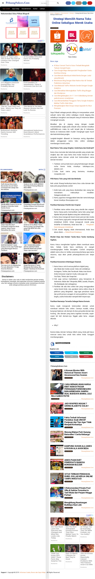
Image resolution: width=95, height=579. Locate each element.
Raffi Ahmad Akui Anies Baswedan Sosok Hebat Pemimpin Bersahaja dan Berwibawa (9, 186)
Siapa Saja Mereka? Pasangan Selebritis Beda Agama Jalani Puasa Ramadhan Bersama (10, 227)
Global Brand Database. (73, 232)
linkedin (84, 3)
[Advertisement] (23, 153)
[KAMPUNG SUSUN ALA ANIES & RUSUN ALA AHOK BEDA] (56, 450)
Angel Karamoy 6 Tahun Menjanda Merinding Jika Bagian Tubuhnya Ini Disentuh (34, 267)
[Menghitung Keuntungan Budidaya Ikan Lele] (56, 507)
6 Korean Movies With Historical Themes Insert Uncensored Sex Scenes (75, 372)
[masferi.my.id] (34, 26)
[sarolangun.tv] (22, 26)
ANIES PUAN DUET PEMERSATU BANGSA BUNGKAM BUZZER (74, 462)
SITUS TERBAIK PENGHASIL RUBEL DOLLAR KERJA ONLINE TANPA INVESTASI (78, 476)
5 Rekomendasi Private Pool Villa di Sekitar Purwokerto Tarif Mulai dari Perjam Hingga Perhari (78, 491)
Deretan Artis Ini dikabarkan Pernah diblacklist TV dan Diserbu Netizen (11, 267)
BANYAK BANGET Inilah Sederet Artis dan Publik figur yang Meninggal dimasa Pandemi (11, 247)
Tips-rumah (6, 9)
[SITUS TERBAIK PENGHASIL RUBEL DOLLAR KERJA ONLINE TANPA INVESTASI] (56, 478)
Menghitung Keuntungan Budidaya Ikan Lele (75, 503)
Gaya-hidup (15, 9)
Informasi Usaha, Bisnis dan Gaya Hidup (32, 572)
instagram (78, 3)
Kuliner (35, 9)
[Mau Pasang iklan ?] (11, 38)
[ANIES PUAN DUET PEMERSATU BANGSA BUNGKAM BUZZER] (56, 464)
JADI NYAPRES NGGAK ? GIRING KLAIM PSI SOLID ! (76, 404)
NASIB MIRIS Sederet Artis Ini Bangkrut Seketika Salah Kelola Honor (11, 206)
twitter (73, 3)
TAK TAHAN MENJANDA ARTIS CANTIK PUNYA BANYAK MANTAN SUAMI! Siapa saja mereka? (33, 247)
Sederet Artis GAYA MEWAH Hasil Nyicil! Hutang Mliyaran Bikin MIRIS (33, 186)
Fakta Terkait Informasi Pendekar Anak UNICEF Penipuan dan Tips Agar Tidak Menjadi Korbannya (77, 421)
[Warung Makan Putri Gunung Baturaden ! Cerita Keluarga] (56, 436)
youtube (90, 3)
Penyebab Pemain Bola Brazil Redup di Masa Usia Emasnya (34, 205)
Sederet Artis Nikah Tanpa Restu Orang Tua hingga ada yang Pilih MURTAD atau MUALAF (34, 227)
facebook (68, 3)
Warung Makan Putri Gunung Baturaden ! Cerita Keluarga (77, 433)
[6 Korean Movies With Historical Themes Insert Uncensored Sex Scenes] (56, 374)
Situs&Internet (26, 9)
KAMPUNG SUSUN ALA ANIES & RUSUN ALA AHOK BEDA (78, 447)
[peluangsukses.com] (11, 26)
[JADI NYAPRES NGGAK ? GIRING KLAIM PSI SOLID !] (56, 408)
